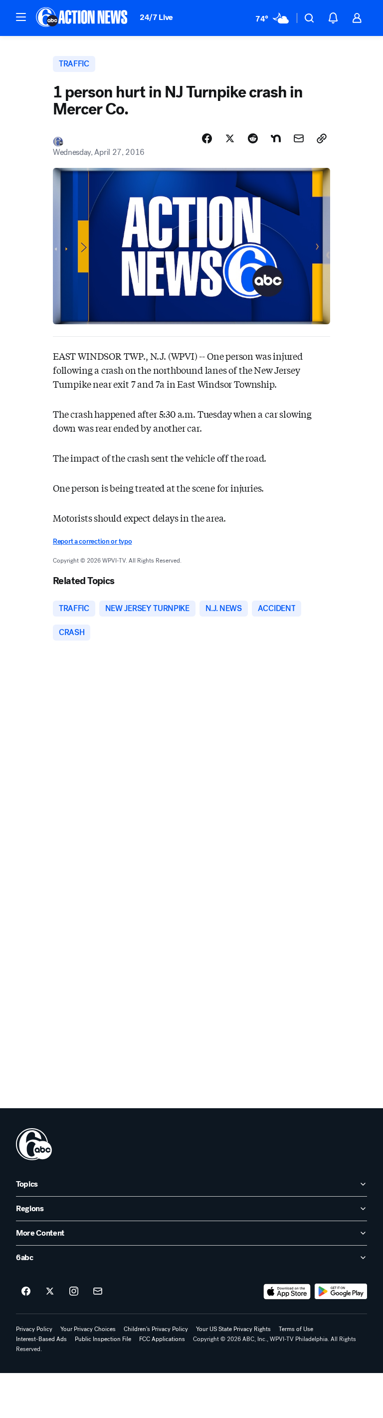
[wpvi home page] (34, 1144)
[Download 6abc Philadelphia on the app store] (287, 1292)
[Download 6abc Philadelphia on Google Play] (341, 1292)
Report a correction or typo (92, 541)
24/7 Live (156, 17)
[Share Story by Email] (298, 138)
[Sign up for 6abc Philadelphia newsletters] (98, 1292)
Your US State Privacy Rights (233, 1329)
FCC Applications (162, 1339)
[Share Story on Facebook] (206, 138)
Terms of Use (296, 1329)
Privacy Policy (34, 1329)
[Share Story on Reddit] (252, 138)
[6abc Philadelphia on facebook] (26, 1292)
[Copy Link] (321, 138)
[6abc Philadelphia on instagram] (74, 1292)
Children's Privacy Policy (156, 1329)
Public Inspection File (103, 1339)
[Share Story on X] (229, 138)
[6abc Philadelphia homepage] (82, 18)
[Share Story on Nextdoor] (275, 138)
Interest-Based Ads (41, 1339)
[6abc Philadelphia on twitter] (50, 1292)
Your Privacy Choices (88, 1329)
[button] (20, 17)
